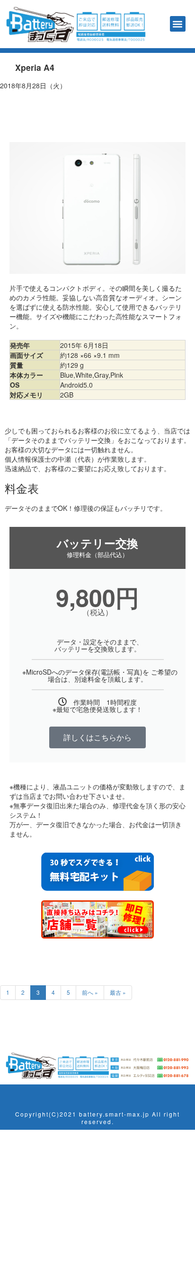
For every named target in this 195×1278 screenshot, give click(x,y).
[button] (178, 24)
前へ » (90, 992)
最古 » (118, 992)
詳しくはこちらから (97, 737)
